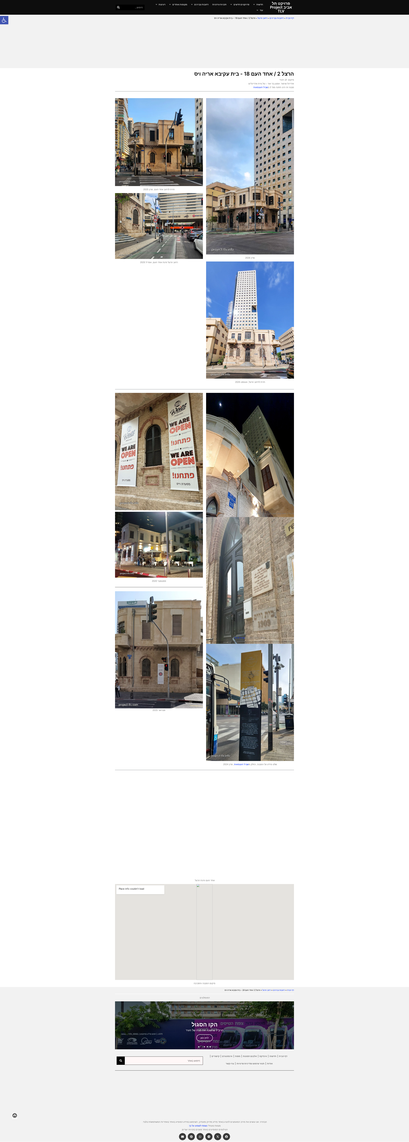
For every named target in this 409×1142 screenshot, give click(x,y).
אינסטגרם (227, 1056)
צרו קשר (230, 1063)
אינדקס (263, 1056)
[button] (4, 20)
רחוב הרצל (262, 18)
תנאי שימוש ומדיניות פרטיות (250, 1063)
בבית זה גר (239, 637)
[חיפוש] (118, 7)
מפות (237, 1056)
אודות (270, 1063)
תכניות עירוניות (219, 4)
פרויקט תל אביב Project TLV (281, 7)
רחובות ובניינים (201, 4)
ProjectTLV (200, 526)
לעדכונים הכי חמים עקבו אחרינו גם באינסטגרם (200, 535)
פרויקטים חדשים (241, 4)
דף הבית (290, 18)
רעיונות (162, 4)
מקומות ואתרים (179, 4)
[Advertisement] (204, 44)
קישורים (216, 1056)
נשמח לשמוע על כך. (197, 1125)
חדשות (259, 4)
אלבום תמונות (250, 1056)
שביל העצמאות (260, 87)
